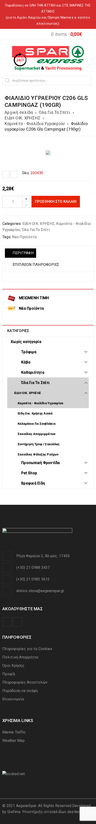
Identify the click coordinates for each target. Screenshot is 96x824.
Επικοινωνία (13, 699)
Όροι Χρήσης (13, 665)
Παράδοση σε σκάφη (20, 690)
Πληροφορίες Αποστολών (25, 682)
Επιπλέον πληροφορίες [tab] (35, 264)
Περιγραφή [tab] (22, 253)
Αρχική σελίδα (19, 112)
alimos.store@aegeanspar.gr (40, 591)
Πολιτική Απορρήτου (20, 657)
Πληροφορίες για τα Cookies (27, 649)
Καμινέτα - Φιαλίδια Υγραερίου (35, 123)
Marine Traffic (14, 732)
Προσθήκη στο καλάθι (55, 201)
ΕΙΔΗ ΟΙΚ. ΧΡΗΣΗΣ (22, 117)
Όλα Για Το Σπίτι (54, 112)
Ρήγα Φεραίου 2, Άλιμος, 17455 (43, 556)
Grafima (14, 812)
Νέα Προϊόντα (24, 237)
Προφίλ (9, 674)
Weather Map (13, 740)
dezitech (74, 812)
